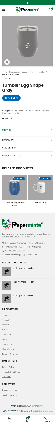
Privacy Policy (8, 367)
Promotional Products (18, 72)
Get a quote (11, 98)
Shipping (7, 129)
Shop (4, 339)
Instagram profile (9, 390)
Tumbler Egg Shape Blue (15, 203)
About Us (6, 320)
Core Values (7, 334)
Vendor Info (9, 147)
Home (4, 72)
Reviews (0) (8, 140)
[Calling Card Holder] (6, 271)
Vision (5, 329)
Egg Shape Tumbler (10, 74)
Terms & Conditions (11, 372)
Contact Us (7, 344)
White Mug (40, 202)
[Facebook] (27, 3)
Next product (9, 78)
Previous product (3, 78)
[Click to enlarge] (7, 62)
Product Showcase (10, 354)
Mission (5, 324)
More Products (11, 155)
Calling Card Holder (23, 268)
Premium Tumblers (37, 72)
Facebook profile (9, 395)
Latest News (7, 377)
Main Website (8, 349)
